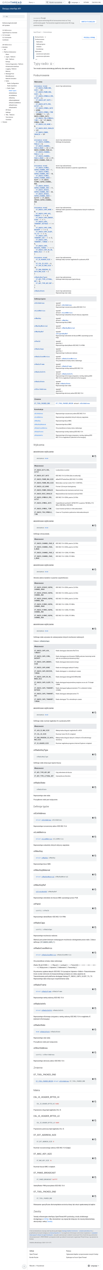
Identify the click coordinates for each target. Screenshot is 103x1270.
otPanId (37, 341)
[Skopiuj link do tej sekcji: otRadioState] (47, 783)
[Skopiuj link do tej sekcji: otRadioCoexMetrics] (54, 948)
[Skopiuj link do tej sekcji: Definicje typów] (51, 807)
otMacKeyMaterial (41, 326)
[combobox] (55, 2)
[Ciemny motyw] (93, 456)
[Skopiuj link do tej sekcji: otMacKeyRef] (48, 885)
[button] (13, 35)
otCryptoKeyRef (62, 334)
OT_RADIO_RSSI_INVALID (45, 128)
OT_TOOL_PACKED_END (42, 403)
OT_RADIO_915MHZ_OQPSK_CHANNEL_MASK (42, 177)
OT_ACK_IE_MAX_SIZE (43, 265)
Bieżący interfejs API (11, 8)
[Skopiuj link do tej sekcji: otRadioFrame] (48, 985)
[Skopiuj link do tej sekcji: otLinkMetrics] (48, 832)
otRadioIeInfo (39, 372)
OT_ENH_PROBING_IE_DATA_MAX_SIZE (42, 270)
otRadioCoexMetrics (42, 357)
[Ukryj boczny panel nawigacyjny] (24, 1266)
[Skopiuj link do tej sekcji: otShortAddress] (50, 1048)
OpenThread (37, 32)
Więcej (31, 2)
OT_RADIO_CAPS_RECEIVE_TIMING (41, 247)
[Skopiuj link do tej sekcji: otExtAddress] (48, 813)
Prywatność (40, 1266)
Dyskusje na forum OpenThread (76, 1257)
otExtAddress (39, 303)
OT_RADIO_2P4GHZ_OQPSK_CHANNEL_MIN (42, 187)
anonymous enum (40, 86)
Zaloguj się (96, 2)
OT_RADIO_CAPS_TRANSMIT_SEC (41, 237)
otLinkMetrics (39, 311)
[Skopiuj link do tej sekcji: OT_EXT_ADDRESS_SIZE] (58, 1135)
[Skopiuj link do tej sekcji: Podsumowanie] (51, 75)
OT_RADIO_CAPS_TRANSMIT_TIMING (41, 241)
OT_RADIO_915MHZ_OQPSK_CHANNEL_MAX (41, 173)
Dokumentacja (47, 32)
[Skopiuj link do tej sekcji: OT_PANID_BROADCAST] (58, 1173)
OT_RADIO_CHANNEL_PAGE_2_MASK (42, 157)
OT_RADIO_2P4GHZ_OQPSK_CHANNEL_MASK (42, 195)
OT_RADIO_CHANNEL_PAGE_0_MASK (42, 147)
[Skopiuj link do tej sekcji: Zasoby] (43, 1211)
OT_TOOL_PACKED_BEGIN (64, 403)
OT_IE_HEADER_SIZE (43, 259)
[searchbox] (13, 16)
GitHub (86, 2)
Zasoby (49, 1221)
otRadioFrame (39, 364)
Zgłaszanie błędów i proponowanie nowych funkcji (82, 1254)
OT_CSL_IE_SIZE (42, 263)
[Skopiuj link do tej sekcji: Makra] (42, 1090)
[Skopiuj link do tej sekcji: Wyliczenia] (46, 445)
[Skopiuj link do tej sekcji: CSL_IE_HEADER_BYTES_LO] (62, 1116)
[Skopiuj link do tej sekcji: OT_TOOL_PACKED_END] (58, 1075)
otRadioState (39, 291)
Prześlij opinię (89, 37)
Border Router (33, 1257)
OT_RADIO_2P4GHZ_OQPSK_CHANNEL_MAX (42, 191)
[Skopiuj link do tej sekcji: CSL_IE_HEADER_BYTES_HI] (61, 1097)
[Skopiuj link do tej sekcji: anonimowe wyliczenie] (56, 452)
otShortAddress (40, 389)
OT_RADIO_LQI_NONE (43, 124)
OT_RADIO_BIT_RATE (43, 100)
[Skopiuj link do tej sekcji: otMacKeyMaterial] (52, 870)
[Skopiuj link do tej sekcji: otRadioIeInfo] (48, 1004)
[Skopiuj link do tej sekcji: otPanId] (42, 904)
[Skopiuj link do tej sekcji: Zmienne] (44, 1068)
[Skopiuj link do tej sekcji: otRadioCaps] (47, 923)
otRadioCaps (39, 349)
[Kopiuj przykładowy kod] (95, 456)
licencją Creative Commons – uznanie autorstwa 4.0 (77, 1231)
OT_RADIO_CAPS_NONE (43, 210)
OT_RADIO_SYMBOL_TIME (44, 112)
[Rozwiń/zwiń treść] (45, 37)
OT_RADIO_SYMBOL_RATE (44, 108)
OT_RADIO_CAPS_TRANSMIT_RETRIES (41, 223)
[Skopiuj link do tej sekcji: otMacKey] (45, 851)
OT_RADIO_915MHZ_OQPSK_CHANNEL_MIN (41, 169)
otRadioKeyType (40, 277)
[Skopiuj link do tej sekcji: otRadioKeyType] (50, 750)
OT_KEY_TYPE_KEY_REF (44, 283)
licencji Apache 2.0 (55, 1233)
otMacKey (37, 318)
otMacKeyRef (39, 332)
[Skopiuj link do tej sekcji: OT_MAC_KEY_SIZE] (54, 1154)
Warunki (32, 1266)
